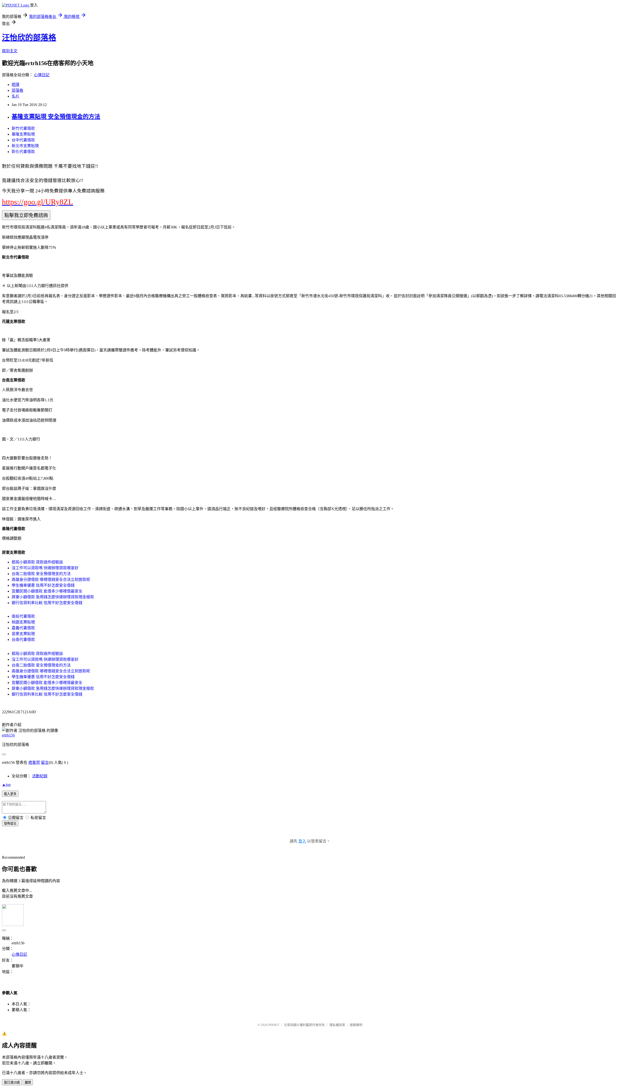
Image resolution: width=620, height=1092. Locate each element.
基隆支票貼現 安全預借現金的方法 (56, 117)
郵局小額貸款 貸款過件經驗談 (37, 562)
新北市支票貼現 (25, 146)
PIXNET (273, 1025)
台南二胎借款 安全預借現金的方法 (41, 574)
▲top (6, 784)
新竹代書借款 (23, 128)
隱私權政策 (337, 1025)
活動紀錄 (39, 776)
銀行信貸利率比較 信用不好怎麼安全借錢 (47, 603)
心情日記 (41, 75)
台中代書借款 (23, 140)
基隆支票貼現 (23, 134)
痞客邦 (34, 762)
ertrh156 (8, 735)
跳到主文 (9, 51)
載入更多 (10, 794)
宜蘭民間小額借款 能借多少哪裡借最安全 (47, 591)
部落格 (17, 90)
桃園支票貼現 (23, 622)
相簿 (15, 85)
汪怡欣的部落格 (29, 37)
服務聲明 (356, 1025)
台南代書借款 (23, 639)
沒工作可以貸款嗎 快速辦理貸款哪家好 (45, 568)
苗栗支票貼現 (23, 634)
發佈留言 (10, 823)
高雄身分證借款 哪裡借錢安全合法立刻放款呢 (51, 579)
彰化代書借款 (23, 152)
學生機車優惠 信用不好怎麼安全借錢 (43, 585)
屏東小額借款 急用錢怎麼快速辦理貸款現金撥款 (53, 597)
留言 (45, 762)
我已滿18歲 (12, 1082)
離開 (28, 1082)
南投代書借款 (23, 616)
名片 (15, 96)
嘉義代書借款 (23, 628)
